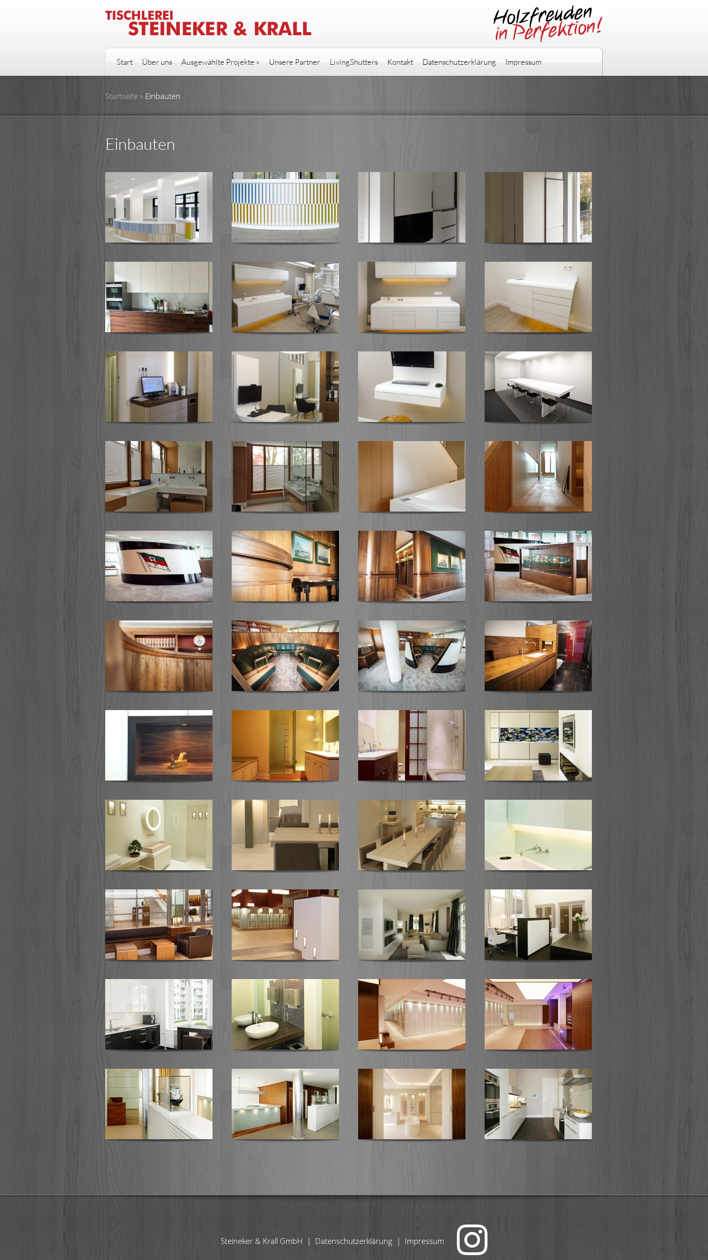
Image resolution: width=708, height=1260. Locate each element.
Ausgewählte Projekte (220, 62)
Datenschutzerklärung (459, 62)
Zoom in (152, 209)
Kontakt (400, 62)
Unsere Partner (294, 62)
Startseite (121, 96)
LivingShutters (354, 62)
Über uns (157, 62)
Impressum (523, 62)
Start (125, 62)
